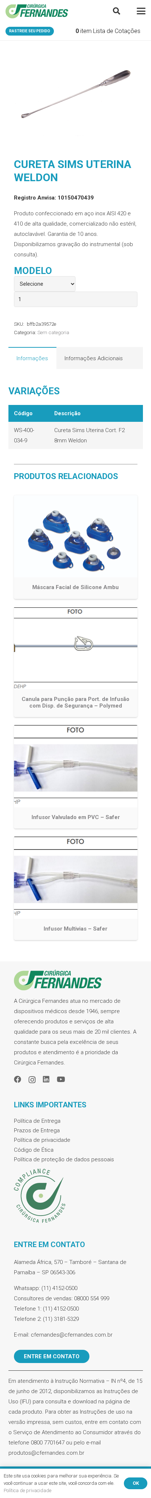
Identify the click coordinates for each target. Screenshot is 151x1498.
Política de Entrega (37, 1121)
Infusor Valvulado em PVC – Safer (76, 817)
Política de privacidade (42, 1140)
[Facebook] (17, 1079)
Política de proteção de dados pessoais (64, 1159)
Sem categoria (53, 332)
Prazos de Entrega (37, 1130)
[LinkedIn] (46, 1079)
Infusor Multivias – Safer (75, 928)
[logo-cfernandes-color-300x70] (36, 11)
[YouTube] (61, 1079)
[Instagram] (32, 1080)
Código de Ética (34, 1150)
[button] (116, 11)
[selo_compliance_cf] (75, 1196)
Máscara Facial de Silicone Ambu (75, 587)
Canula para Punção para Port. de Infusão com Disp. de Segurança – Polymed (75, 702)
